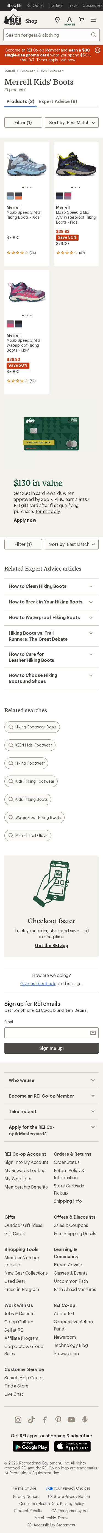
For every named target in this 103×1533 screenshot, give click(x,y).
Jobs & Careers (19, 1313)
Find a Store (16, 1385)
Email (8, 1021)
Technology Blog (71, 1345)
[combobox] (51, 35)
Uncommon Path (71, 1281)
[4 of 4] (31, 187)
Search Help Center (24, 1377)
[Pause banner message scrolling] (97, 50)
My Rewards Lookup (25, 1170)
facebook (44, 1419)
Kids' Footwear (51, 71)
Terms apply (47, 511)
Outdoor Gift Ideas (23, 1225)
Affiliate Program (21, 1338)
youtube (71, 1419)
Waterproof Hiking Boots (38, 817)
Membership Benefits (26, 1186)
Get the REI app (51, 945)
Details (81, 1010)
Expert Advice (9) (58, 101)
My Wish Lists (17, 1178)
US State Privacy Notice (69, 1496)
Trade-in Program (21, 1289)
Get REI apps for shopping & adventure (51, 1435)
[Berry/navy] (67, 196)
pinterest (58, 1419)
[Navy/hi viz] (59, 196)
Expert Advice (68, 1264)
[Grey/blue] (10, 196)
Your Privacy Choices (72, 1488)
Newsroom (65, 1337)
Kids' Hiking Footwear (34, 781)
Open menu (93, 19)
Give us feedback (37, 983)
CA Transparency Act (70, 1510)
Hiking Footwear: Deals (36, 727)
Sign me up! (51, 1048)
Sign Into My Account (26, 1162)
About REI (64, 1313)
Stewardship (66, 1353)
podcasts (85, 1419)
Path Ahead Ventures (75, 1289)
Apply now (25, 520)
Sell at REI (14, 1329)
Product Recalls (28, 1510)
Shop (31, 21)
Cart (81, 19)
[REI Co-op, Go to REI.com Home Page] (12, 19)
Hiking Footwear (30, 763)
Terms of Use (24, 1488)
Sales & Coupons (71, 1225)
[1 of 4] (22, 187)
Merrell (9, 71)
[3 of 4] (28, 187)
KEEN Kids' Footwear (33, 745)
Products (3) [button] (20, 101)
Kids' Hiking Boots (31, 799)
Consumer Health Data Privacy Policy (51, 1503)
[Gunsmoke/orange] (18, 196)
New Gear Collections (26, 1272)
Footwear (27, 71)
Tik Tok (31, 1419)
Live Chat (13, 1394)
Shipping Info (68, 1201)
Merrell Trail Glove (31, 835)
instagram (18, 1419)
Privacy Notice (25, 1496)
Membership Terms (51, 1517)
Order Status (67, 1162)
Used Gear (14, 1281)
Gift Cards (14, 1233)
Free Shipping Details (75, 1233)
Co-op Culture (18, 1321)
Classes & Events (71, 1272)
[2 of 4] (25, 187)
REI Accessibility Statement (51, 1525)
